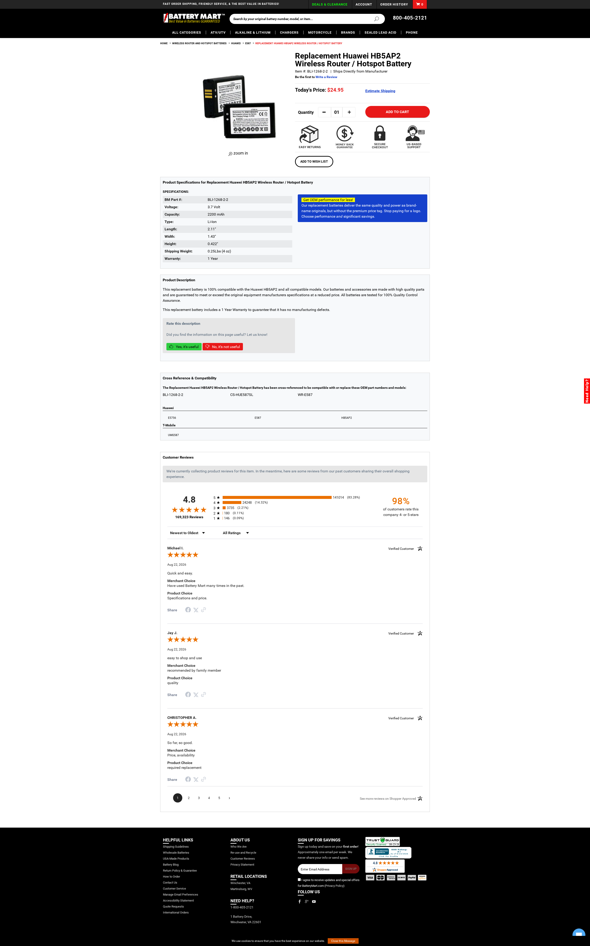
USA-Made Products (176, 858)
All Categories (186, 32)
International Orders (176, 912)
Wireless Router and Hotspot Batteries (199, 43)
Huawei (236, 43)
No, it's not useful (225, 347)
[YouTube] (314, 901)
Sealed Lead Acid (380, 32)
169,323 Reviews (189, 517)
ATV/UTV (218, 32)
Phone (412, 32)
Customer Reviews (242, 858)
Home (164, 43)
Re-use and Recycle (243, 852)
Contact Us (170, 882)
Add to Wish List (314, 161)
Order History (394, 4)
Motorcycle (320, 32)
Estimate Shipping (380, 91)
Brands (348, 32)
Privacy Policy (334, 885)
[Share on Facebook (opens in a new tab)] (188, 610)
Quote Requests (173, 906)
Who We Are (238, 846)
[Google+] (307, 901)
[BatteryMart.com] (194, 18)
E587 (248, 43)
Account (364, 4)
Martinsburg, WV (241, 889)
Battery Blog (171, 864)
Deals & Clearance (330, 4)
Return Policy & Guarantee (180, 870)
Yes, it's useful (187, 347)
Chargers (289, 32)
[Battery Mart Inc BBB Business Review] (388, 852)
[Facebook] (299, 901)
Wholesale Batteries (176, 852)
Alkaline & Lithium (253, 32)
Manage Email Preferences (180, 894)
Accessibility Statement (178, 900)
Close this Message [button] (343, 941)
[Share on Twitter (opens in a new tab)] (196, 610)
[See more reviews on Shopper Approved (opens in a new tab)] (203, 610)
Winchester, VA (240, 883)
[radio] (295, 497)
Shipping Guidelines (176, 846)
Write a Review (326, 77)
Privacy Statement (242, 864)
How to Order (171, 876)
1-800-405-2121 (242, 907)
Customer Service (174, 888)
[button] (324, 112)
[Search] (374, 18)
